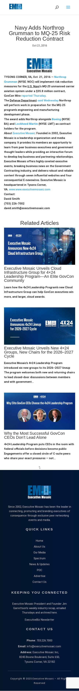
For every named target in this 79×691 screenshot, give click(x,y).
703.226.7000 (44, 640)
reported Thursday (33, 95)
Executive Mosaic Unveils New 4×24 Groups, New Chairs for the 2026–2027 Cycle (38, 352)
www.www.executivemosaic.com (29, 189)
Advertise (39, 576)
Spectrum (40, 558)
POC (39, 570)
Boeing (56, 119)
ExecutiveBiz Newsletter (39, 619)
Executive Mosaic (24, 133)
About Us (39, 546)
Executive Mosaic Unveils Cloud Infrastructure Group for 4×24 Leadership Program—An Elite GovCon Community (39, 274)
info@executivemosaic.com (44, 646)
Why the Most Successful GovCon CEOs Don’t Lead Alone (34, 435)
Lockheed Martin (26, 123)
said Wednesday (47, 100)
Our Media (39, 552)
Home (39, 540)
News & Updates (39, 564)
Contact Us (39, 582)
